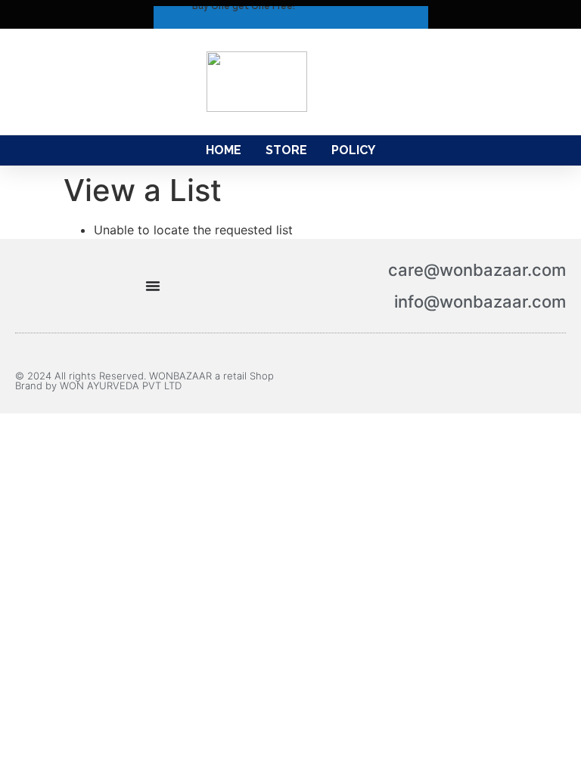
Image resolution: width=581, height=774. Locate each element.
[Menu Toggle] (152, 285)
